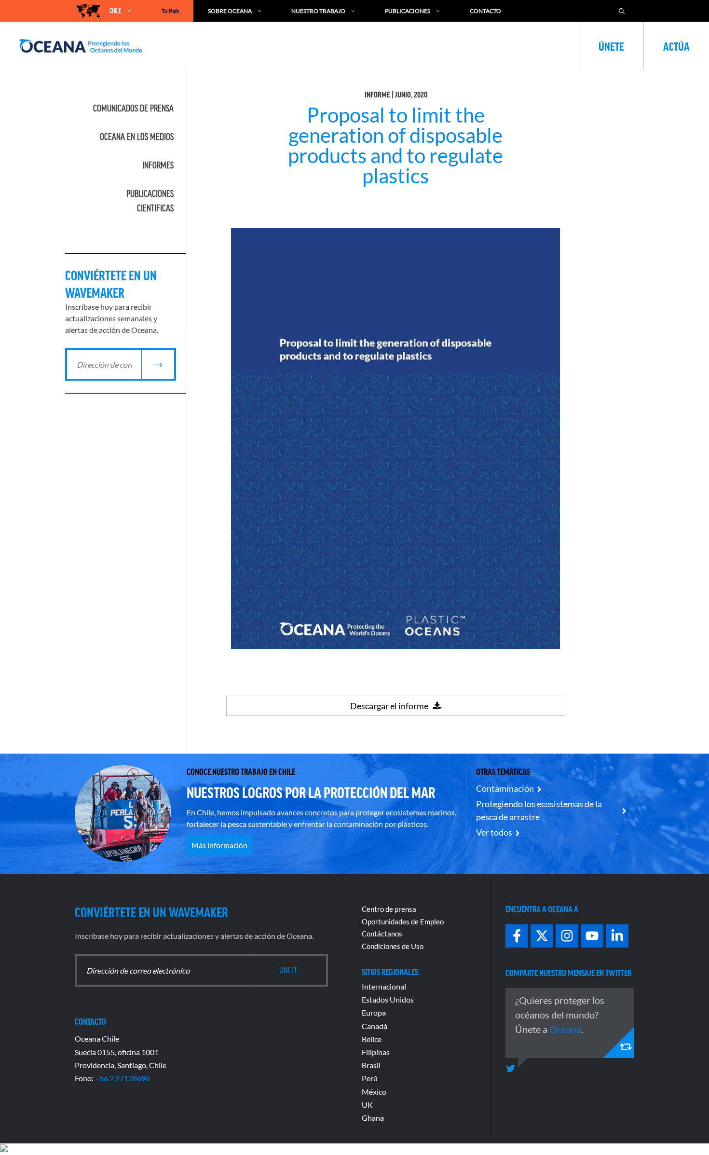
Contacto (485, 10)
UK (367, 1104)
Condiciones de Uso (392, 946)
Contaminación (505, 788)
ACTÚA (676, 46)
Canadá (374, 1026)
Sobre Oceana (230, 10)
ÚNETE (611, 46)
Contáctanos (382, 933)
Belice (372, 1039)
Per (367, 1078)
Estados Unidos (388, 999)
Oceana (565, 1029)
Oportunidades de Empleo (403, 921)
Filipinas (376, 1052)
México (374, 1091)
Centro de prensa (389, 909)
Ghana (373, 1117)
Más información (219, 845)
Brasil (371, 1065)
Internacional (384, 986)
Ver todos (494, 832)
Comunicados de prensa (133, 108)
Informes (158, 165)
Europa (374, 1012)
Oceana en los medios (137, 136)
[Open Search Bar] (621, 11)
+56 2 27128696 (122, 1078)
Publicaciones (407, 10)
